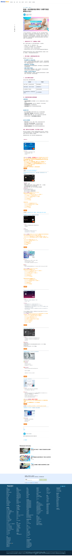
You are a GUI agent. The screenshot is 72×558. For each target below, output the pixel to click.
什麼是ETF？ (37, 520)
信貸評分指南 (58, 509)
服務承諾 (57, 494)
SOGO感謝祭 (18, 526)
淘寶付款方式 (18, 524)
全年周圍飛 (27, 510)
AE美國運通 (17, 507)
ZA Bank (7, 534)
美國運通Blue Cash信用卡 (28, 407)
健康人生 (30, 7)
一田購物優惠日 (18, 525)
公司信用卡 (17, 492)
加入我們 (57, 505)
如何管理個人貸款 (8, 538)
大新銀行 (17, 512)
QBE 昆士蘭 (27, 535)
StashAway (37, 498)
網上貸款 (7, 491)
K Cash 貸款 (7, 521)
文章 (23, 7)
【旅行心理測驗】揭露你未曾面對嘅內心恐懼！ (40, 464)
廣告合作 (57, 501)
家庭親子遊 (27, 509)
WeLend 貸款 (8, 532)
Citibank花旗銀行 (18, 506)
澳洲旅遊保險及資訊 (28, 507)
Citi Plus (47, 491)
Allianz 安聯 (27, 522)
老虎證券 (37, 491)
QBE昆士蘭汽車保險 (28, 546)
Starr (27, 536)
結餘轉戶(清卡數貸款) (8, 492)
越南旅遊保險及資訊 (28, 506)
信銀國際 (17, 511)
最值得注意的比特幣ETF (39, 523)
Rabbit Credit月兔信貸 (9, 528)
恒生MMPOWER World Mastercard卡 (29, 172)
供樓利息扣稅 (8, 545)
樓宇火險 (27, 497)
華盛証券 (37, 493)
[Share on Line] (14, 31)
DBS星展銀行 (18, 508)
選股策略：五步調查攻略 (39, 524)
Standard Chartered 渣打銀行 (10, 529)
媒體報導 (57, 506)
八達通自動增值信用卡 (19, 534)
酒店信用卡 (17, 503)
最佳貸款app (8, 546)
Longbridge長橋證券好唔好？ (40, 505)
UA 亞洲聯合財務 (8, 530)
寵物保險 (27, 493)
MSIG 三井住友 (28, 533)
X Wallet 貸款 (8, 533)
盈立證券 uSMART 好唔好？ (39, 510)
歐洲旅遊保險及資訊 (28, 505)
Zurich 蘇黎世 (28, 537)
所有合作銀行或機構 (58, 491)
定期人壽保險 (28, 494)
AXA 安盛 (27, 520)
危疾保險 (27, 495)
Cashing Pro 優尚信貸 (9, 510)
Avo (26, 524)
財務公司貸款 (8, 494)
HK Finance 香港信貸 (9, 519)
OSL (36, 497)
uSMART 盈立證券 (38, 492)
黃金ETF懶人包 (38, 522)
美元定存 (47, 499)
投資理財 (47, 508)
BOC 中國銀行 (8, 509)
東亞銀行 (17, 518)
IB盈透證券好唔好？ (38, 509)
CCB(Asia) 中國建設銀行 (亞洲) (10, 511)
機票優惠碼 (17, 531)
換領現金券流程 (58, 497)
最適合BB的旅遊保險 (28, 517)
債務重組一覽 (8, 544)
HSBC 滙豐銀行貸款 (8, 520)
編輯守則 (57, 500)
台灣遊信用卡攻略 (18, 496)
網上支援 (57, 495)
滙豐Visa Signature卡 (26, 328)
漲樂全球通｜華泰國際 (39, 496)
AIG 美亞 (27, 521)
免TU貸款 (7, 496)
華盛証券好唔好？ (38, 507)
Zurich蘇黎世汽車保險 (29, 545)
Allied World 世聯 (28, 523)
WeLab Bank (8, 531)
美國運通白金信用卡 (27, 351)
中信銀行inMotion (48, 492)
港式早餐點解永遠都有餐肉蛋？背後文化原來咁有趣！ (41, 457)
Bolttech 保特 (28, 526)
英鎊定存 (47, 500)
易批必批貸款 (8, 503)
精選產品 (57, 496)
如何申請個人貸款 (8, 537)
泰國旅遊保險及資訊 (28, 501)
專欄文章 (26, 7)
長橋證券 (37, 494)
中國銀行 (27, 525)
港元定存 (47, 497)
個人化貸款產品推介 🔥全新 (9, 543)
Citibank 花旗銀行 (8, 512)
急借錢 (7, 497)
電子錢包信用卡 (18, 493)
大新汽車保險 (28, 540)
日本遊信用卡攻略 (18, 494)
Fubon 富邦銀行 (8, 518)
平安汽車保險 (28, 547)
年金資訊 (27, 496)
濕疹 (24, 429)
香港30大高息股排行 (38, 521)
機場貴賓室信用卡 (18, 497)
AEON (17, 517)
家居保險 (27, 491)
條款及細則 (57, 499)
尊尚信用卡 (17, 491)
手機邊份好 (27, 511)
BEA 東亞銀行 (8, 508)
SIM (16, 519)
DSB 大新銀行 (8, 517)
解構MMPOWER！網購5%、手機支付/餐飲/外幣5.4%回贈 (37, 212)
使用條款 (63, 553)
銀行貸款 (7, 493)
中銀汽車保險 (28, 541)
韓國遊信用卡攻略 (18, 495)
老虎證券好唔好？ (38, 506)
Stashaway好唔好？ (38, 511)
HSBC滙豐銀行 (18, 509)
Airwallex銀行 (48, 493)
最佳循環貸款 (8, 505)
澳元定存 (47, 501)
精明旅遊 (47, 511)
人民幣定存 (47, 498)
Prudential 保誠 (28, 534)
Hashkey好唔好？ (38, 512)
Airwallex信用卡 (18, 520)
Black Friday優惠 (18, 523)
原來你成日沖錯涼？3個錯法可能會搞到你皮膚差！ (41, 449)
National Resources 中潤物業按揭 (10, 523)
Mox (17, 510)
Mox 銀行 (7, 522)
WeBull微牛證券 (38, 495)
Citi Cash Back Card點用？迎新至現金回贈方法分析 (31, 170)
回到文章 (26, 439)
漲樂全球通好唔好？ (38, 508)
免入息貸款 (7, 495)
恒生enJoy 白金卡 (25, 250)
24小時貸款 (7, 504)
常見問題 (57, 498)
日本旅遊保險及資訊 (28, 500)
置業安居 (47, 509)
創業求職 (47, 512)
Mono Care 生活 (28, 14)
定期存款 (47, 496)
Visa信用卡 (17, 498)
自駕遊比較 (27, 512)
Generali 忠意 (28, 531)
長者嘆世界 (27, 508)
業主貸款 (7, 498)
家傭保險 (27, 492)
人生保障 (47, 510)
